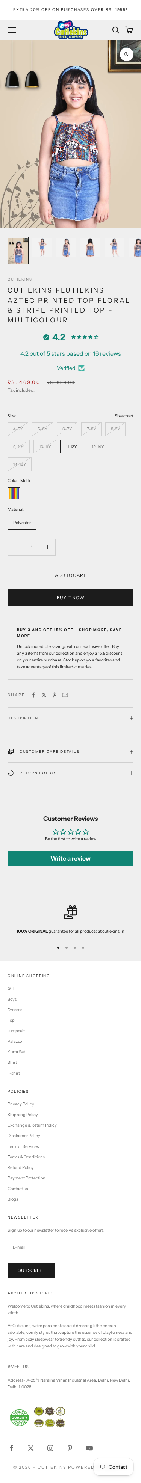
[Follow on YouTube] (89, 1448)
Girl (11, 988)
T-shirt (14, 1073)
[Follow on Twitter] (31, 1448)
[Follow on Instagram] (50, 1448)
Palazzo (15, 1041)
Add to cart (70, 575)
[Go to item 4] (90, 247)
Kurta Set (16, 1051)
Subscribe (31, 1270)
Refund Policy (21, 1167)
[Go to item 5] (114, 247)
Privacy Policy (21, 1104)
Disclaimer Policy (24, 1135)
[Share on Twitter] (44, 695)
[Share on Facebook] (33, 695)
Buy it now (70, 597)
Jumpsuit (16, 1030)
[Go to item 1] (18, 250)
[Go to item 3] (66, 247)
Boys (12, 999)
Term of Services (23, 1146)
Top (11, 1020)
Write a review (70, 858)
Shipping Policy (23, 1114)
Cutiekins (20, 279)
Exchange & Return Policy (32, 1125)
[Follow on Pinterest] (70, 1448)
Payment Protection (26, 1178)
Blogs (13, 1199)
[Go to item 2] (42, 247)
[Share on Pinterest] (55, 695)
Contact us (18, 1188)
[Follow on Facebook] (11, 1448)
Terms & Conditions (26, 1157)
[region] (70, 920)
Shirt (12, 1062)
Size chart (124, 415)
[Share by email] (65, 695)
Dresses (15, 1009)
